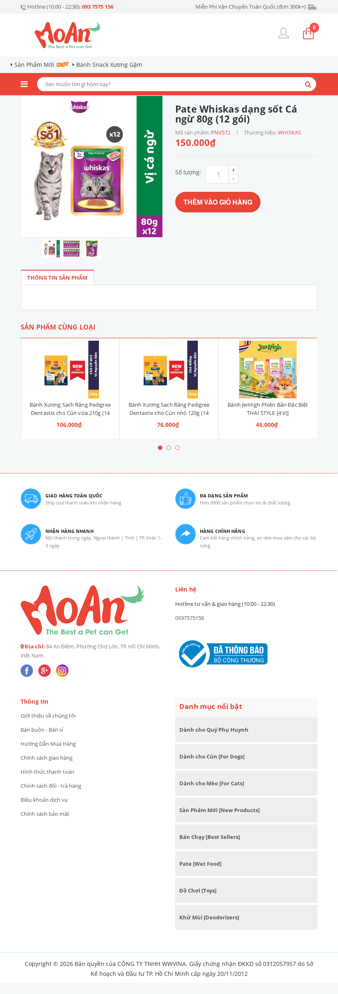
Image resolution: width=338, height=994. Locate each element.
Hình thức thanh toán (47, 771)
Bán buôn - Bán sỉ (42, 729)
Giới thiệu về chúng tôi (48, 715)
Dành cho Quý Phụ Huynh (214, 729)
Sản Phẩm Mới (34, 64)
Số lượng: (188, 172)
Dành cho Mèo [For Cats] (211, 783)
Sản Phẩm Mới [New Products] (219, 810)
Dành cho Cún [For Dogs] (211, 756)
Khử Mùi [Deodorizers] (209, 917)
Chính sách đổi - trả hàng (51, 785)
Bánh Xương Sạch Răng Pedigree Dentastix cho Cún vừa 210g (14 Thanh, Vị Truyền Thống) (70, 413)
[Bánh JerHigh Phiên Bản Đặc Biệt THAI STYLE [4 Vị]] (268, 369)
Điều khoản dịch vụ (44, 799)
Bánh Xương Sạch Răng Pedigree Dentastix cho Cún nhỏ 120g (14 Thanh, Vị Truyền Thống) (169, 413)
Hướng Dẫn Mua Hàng (48, 743)
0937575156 (189, 618)
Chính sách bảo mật (45, 813)
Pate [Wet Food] (200, 863)
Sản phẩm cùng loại (58, 327)
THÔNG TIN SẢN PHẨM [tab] (57, 277)
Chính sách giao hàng (47, 757)
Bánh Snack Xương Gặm (109, 64)
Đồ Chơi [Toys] (197, 890)
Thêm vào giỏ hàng (217, 202)
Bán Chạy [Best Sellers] (209, 837)
